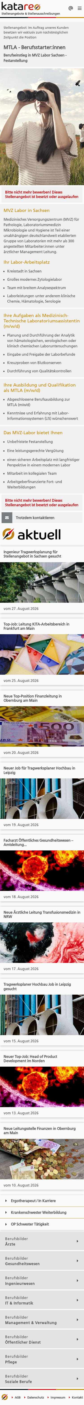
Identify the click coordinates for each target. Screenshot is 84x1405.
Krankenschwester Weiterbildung (39, 1212)
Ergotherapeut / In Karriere (33, 1200)
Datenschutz (35, 1397)
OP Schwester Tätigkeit (30, 1224)
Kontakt (77, 1397)
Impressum (57, 1397)
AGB (17, 1397)
